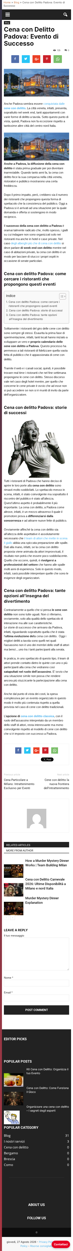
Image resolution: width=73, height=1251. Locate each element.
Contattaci (61, 1244)
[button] (65, 14)
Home (7, 2)
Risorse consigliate (41, 1245)
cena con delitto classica (37, 716)
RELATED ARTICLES (18, 845)
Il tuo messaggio (14, 935)
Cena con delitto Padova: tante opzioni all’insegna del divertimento (33, 317)
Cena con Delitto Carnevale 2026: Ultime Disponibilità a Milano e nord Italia (45, 883)
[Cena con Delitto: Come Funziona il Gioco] (13, 1098)
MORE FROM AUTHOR (19, 850)
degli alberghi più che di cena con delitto (36, 243)
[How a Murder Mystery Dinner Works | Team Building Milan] (13, 871)
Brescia (9, 1159)
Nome (8, 977)
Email (8, 992)
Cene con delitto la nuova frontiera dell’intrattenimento (56, 784)
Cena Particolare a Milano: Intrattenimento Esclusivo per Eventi (19, 784)
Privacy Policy (47, 1241)
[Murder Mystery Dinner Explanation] (13, 908)
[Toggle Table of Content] (60, 296)
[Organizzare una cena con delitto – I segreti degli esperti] (12, 1117)
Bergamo (11, 1153)
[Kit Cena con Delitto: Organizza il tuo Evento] (13, 1080)
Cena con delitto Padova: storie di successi (35, 310)
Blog (16, 2)
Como (8, 1164)
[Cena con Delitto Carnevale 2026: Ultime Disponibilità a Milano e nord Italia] (13, 890)
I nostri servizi (14, 1141)
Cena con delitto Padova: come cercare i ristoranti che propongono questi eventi (34, 304)
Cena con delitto (16, 1147)
